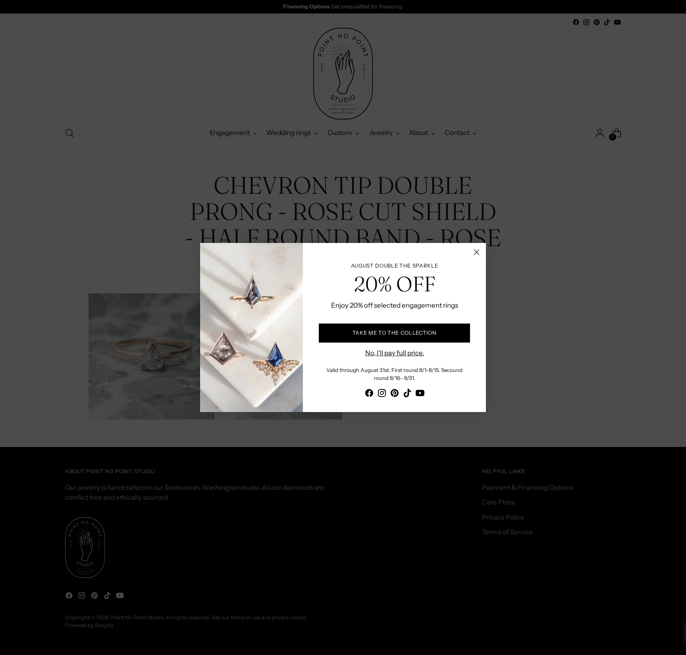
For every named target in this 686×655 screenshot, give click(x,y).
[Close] (476, 252)
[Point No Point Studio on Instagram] (382, 394)
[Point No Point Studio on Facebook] (369, 394)
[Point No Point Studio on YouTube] (420, 394)
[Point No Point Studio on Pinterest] (394, 394)
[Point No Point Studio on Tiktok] (407, 394)
